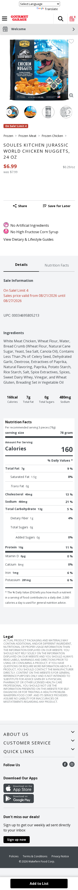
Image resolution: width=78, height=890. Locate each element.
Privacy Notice (60, 856)
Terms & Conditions (35, 856)
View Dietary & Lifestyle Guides (28, 239)
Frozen (8, 136)
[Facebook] (65, 765)
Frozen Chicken (52, 136)
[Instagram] (72, 765)
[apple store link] (18, 791)
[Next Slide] (69, 112)
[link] (56, 205)
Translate (51, 9)
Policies (13, 856)
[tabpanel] (39, 439)
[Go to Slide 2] (30, 112)
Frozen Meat (27, 136)
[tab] (21, 265)
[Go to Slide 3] (48, 112)
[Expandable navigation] (4, 18)
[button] (60, 19)
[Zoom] (71, 95)
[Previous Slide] (8, 112)
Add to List (39, 883)
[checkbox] (71, 41)
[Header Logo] (18, 19)
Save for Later (59, 206)
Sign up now (16, 839)
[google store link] (18, 801)
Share (22, 206)
